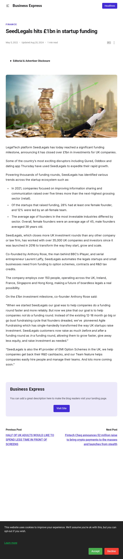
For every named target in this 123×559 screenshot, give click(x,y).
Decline (111, 551)
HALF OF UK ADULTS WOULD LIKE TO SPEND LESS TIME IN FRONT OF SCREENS (30, 439)
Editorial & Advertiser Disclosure (31, 60)
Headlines (110, 5)
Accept (95, 551)
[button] (8, 5)
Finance (11, 24)
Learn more (10, 542)
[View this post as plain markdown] (109, 42)
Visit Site (62, 408)
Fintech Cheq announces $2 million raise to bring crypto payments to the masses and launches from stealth (91, 439)
